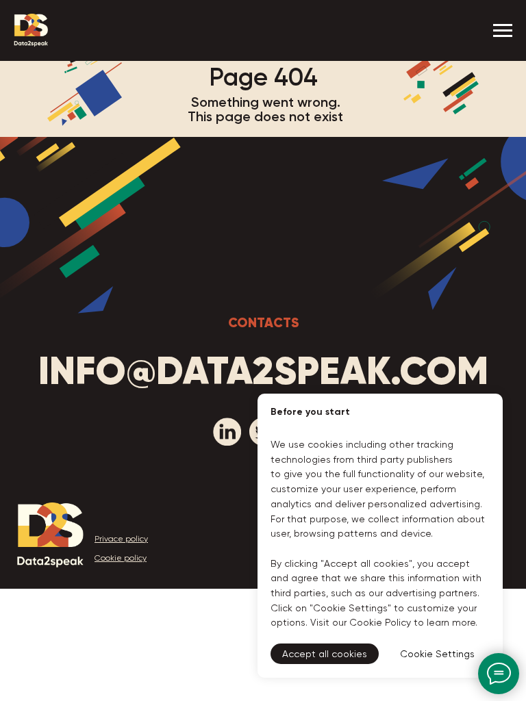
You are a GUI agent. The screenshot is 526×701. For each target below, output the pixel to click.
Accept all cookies (324, 653)
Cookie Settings (437, 653)
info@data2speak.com (263, 370)
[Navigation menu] (502, 31)
